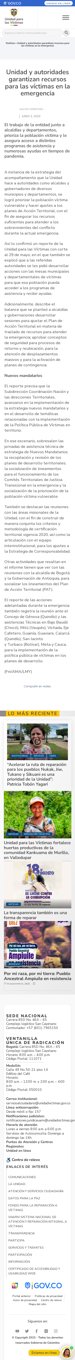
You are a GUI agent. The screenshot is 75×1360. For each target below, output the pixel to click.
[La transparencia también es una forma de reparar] (37, 884)
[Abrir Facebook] (37, 1331)
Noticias (10, 43)
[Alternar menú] (65, 17)
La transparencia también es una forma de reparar (35, 915)
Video (52, 755)
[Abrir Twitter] (28, 1331)
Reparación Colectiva (37, 834)
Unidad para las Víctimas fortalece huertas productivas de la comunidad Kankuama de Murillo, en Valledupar (37, 850)
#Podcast (14, 964)
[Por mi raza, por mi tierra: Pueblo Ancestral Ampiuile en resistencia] (37, 944)
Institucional (20, 755)
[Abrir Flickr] (47, 1331)
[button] (16, 3)
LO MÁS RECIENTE (33, 713)
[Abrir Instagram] (57, 1331)
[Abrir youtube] (18, 1331)
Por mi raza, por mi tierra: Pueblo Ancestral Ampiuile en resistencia (37, 976)
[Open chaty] (66, 1352)
